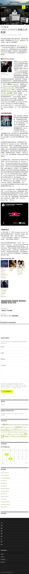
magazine (12, 430)
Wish (19, 434)
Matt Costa (16, 430)
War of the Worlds (14, 434)
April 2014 (3, 486)
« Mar (2, 463)
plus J (7, 432)
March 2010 (3, 507)
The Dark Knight (5, 93)
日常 (2, 522)
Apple (23, 425)
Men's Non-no (21, 430)
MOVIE (2, 27)
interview (24, 429)
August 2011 (4, 496)
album (5, 424)
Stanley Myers (4, 52)
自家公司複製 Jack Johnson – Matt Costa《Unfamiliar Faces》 (20, 271)
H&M (6, 429)
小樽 (12, 436)
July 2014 (3, 480)
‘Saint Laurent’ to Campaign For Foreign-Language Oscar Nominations (4, 292)
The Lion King (23, 70)
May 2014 (3, 483)
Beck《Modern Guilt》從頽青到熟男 (9, 314)
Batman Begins (11, 91)
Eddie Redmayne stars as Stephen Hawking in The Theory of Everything (4, 273)
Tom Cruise (24, 432)
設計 (2, 539)
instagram (3, 559)
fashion (19, 427)
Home (2, 554)
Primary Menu (27, 7)
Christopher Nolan (5, 89)
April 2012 (3, 493)
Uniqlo (9, 434)
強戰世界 (18, 436)
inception (4, 302)
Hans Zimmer (15, 40)
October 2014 (4, 475)
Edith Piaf (5, 145)
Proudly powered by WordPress (7, 572)
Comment (3, 365)
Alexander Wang (12, 425)
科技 (2, 536)
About (2, 556)
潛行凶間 (10, 302)
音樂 (7, 27)
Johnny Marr (17, 126)
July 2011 (3, 499)
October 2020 (4, 472)
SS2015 (9, 432)
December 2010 (4, 501)
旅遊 (21, 436)
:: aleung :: (4, 7)
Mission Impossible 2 (8, 86)
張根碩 (15, 436)
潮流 (2, 533)
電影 (5, 27)
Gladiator (15, 84)
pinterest (3, 562)
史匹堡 (10, 436)
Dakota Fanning (12, 427)
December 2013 (4, 488)
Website (3, 359)
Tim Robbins (20, 432)
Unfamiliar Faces (4, 434)
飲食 (2, 541)
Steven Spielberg (14, 432)
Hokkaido (15, 429)
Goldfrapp (2, 429)
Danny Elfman (23, 45)
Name (3, 346)
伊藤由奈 (21, 434)
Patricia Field (3, 432)
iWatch (3, 430)
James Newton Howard (7, 94)
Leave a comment (18, 34)
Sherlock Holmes (7, 87)
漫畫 (24, 436)
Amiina (19, 425)
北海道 (6, 436)
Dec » (26, 463)
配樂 (15, 302)
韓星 (2, 438)
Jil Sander (7, 430)
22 (10, 458)
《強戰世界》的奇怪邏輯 (12, 269)
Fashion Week (25, 427)
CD (5, 427)
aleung (11, 34)
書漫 (2, 530)
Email (2, 353)
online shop (26, 430)
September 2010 (5, 504)
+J (1, 425)
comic (7, 427)
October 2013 (4, 491)
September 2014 (5, 478)
